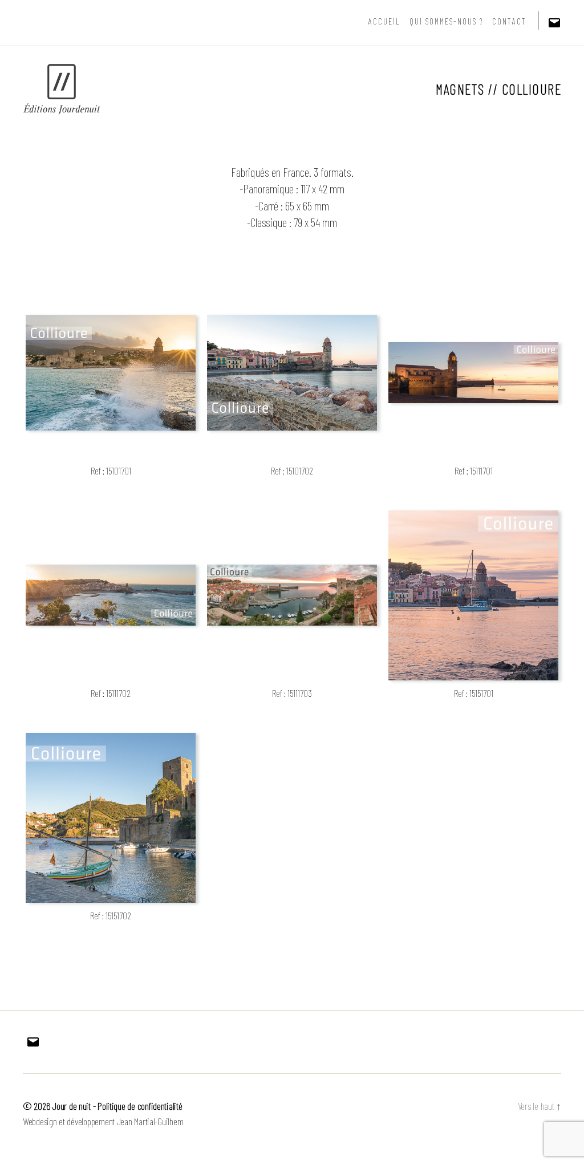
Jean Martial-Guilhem (150, 1121)
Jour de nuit (71, 1106)
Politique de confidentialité (140, 1106)
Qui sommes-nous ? (446, 21)
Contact (509, 21)
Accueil (384, 21)
